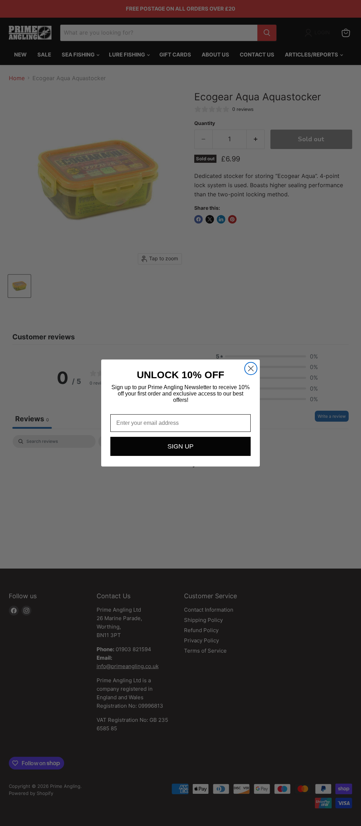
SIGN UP (180, 446)
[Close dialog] (251, 368)
